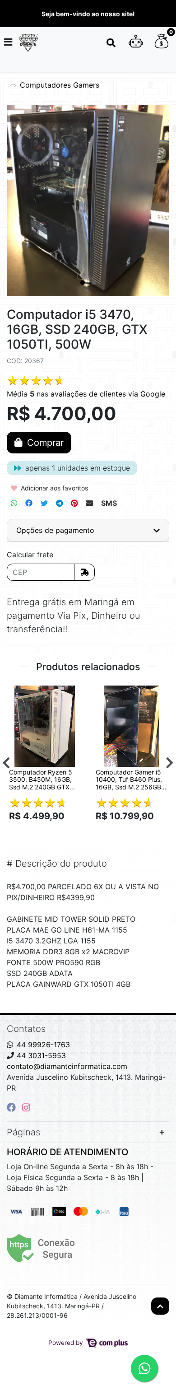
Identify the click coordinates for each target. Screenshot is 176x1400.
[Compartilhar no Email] (89, 503)
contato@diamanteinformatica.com (67, 1066)
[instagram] (26, 1107)
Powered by (66, 1342)
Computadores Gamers (59, 84)
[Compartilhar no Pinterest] (74, 503)
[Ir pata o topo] (160, 1306)
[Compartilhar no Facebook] (29, 503)
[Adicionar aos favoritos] (20, 694)
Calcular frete (30, 554)
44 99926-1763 (43, 1044)
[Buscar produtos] (111, 43)
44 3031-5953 (41, 1055)
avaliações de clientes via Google (108, 393)
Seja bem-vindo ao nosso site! (88, 14)
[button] (136, 43)
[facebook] (13, 1107)
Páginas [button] (23, 1132)
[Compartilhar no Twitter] (44, 503)
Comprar (48, 831)
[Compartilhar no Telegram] (59, 503)
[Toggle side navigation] (9, 42)
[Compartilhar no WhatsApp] (14, 503)
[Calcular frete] (84, 572)
